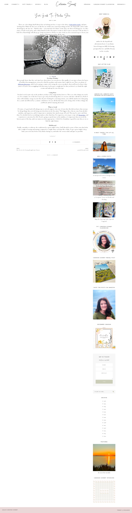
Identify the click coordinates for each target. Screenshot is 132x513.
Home (6, 4)
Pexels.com (54, 76)
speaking (87, 4)
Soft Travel (26, 4)
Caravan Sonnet (66, 4)
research (120, 4)
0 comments (76, 142)
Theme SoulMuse (123, 510)
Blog (46, 4)
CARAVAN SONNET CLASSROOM (104, 4)
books (37, 4)
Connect (15, 4)
